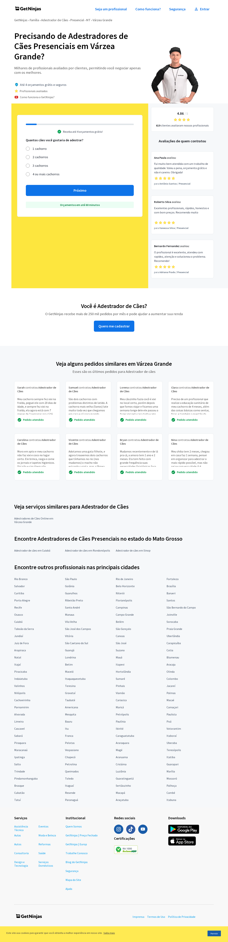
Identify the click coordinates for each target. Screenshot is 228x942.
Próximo (79, 190)
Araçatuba (122, 800)
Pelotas (70, 743)
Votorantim (174, 728)
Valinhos (19, 686)
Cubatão (19, 793)
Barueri (171, 593)
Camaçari (172, 707)
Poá (169, 721)
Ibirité (119, 728)
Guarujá (69, 650)
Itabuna (171, 800)
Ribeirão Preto (74, 600)
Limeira (19, 721)
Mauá (119, 657)
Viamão (120, 693)
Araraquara (122, 743)
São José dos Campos (78, 629)
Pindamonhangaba (26, 778)
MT (88, 20)
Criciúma (121, 764)
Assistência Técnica (21, 828)
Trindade (19, 771)
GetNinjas (20, 20)
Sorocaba (172, 621)
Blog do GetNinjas (77, 862)
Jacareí (171, 686)
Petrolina (71, 764)
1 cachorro (40, 149)
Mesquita (70, 714)
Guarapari (172, 764)
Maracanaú (20, 750)
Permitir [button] (214, 933)
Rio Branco (21, 579)
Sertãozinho (123, 785)
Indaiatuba (20, 678)
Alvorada (19, 714)
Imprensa (138, 916)
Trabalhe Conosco (77, 853)
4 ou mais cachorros (46, 174)
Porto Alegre (22, 600)
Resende (70, 793)
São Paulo (71, 579)
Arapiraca (20, 650)
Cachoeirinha (22, 700)
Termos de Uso (156, 916)
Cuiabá (18, 621)
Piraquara (20, 743)
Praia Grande (174, 629)
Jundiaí (18, 636)
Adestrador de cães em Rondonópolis (87, 550)
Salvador (19, 586)
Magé (119, 750)
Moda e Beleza (47, 835)
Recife (18, 607)
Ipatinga (19, 757)
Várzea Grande (102, 20)
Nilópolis (19, 693)
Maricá (120, 707)
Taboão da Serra (24, 629)
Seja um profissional (111, 9)
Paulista (172, 714)
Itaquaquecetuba (75, 678)
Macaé (170, 700)
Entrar (204, 9)
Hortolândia (123, 671)
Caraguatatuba (125, 735)
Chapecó (70, 757)
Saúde (42, 853)
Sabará (18, 735)
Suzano (120, 650)
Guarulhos (71, 593)
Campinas (122, 607)
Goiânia (69, 586)
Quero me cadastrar (114, 326)
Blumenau (173, 657)
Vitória (69, 636)
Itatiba (171, 757)
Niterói (120, 593)
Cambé (171, 793)
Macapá (120, 793)
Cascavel (19, 728)
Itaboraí (172, 735)
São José (121, 643)
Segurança (177, 9)
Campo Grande (125, 614)
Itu (67, 728)
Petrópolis (122, 714)
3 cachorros (40, 166)
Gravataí (70, 693)
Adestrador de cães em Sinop (133, 550)
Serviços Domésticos (45, 863)
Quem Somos (74, 826)
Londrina (70, 657)
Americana (71, 707)
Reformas (44, 844)
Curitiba (19, 593)
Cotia (170, 650)
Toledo (69, 778)
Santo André (72, 607)
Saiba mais (109, 933)
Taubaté (70, 700)
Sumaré (120, 678)
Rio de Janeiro (124, 579)
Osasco (18, 614)
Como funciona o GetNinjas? (37, 97)
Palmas (171, 693)
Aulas (17, 835)
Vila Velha (71, 621)
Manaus (69, 614)
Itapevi (120, 664)
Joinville (172, 614)
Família (34, 20)
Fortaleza (172, 579)
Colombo (172, 678)
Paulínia (121, 721)
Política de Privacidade (181, 916)
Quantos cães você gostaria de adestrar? (54, 140)
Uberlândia (173, 636)
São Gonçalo (123, 629)
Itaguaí (69, 785)
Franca (69, 735)
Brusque (19, 785)
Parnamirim (21, 707)
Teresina (70, 686)
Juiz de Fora (21, 643)
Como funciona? (148, 9)
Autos (17, 844)
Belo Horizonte (125, 586)
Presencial (77, 20)
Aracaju (171, 664)
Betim (69, 664)
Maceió (69, 671)
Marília (171, 771)
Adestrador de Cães (54, 20)
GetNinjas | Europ (76, 844)
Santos (171, 600)
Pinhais (120, 686)
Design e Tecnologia (21, 863)
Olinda (171, 671)
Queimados (72, 771)
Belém (120, 621)
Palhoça (172, 785)
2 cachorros (40, 157)
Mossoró (172, 778)
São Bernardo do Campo (181, 607)
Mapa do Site (73, 880)
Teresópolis (174, 750)
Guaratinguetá (125, 778)
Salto (17, 764)
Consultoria (21, 853)
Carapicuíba (174, 643)
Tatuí (17, 800)
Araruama (122, 757)
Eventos (43, 826)
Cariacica (121, 700)
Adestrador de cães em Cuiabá (32, 550)
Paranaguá (71, 800)
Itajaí (17, 664)
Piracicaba (20, 671)
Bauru (68, 721)
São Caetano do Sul (76, 643)
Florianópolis (124, 600)
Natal (17, 657)
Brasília (171, 586)
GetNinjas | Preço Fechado (82, 835)
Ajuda (69, 889)
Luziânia (121, 771)
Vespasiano (72, 750)
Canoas (120, 636)
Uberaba (172, 743)
